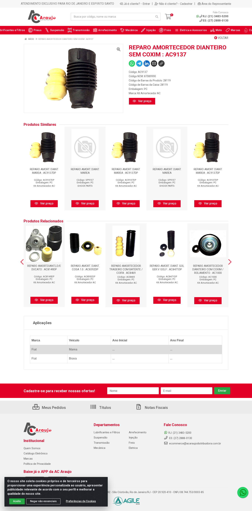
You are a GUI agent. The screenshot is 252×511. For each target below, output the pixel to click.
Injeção (133, 437)
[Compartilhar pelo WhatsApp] (132, 63)
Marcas (28, 458)
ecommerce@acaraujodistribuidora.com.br (195, 443)
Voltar (222, 38)
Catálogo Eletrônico (36, 453)
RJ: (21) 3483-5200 (179, 432)
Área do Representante (216, 3)
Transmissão (102, 442)
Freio (132, 442)
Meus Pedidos (53, 407)
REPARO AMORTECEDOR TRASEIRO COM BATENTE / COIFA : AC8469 (126, 269)
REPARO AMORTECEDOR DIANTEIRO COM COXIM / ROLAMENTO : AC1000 (207, 269)
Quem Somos (32, 448)
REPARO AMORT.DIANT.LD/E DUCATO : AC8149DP (44, 267)
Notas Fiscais (156, 407)
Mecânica (99, 448)
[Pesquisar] (157, 17)
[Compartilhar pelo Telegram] (139, 63)
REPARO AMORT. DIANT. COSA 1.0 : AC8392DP (85, 267)
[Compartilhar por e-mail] (154, 63)
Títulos (104, 407)
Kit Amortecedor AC (148, 93)
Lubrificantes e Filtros (107, 432)
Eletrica (133, 448)
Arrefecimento (137, 432)
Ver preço (144, 101)
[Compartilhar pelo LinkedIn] (147, 63)
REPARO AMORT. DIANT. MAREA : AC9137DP (44, 171)
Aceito (17, 501)
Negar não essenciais (43, 501)
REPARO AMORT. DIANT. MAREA (85, 171)
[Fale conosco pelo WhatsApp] (242, 492)
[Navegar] (22, 262)
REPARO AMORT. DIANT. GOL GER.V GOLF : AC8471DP (167, 267)
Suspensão (100, 437)
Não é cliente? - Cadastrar (175, 3)
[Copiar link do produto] (161, 63)
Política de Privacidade (37, 463)
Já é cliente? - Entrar (137, 3)
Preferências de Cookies (81, 501)
